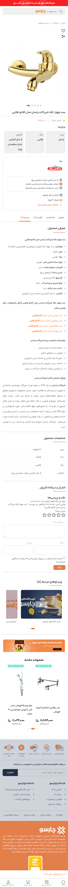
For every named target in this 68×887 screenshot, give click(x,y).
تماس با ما (57, 789)
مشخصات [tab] (50, 217)
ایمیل (29, 543)
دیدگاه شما (58, 522)
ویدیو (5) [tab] (24, 217)
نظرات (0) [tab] (37, 217)
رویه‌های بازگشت (22, 799)
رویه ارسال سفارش (21, 794)
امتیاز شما (60, 511)
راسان (38, 457)
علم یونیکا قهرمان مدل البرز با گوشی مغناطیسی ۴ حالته (25, 709)
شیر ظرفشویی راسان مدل (45, 326)
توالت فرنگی (29, 815)
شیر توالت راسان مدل (47, 331)
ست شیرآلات (43, 23)
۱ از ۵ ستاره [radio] (63, 515)
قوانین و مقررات (54, 799)
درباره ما (58, 794)
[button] (33, 628)
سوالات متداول (55, 804)
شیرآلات (55, 23)
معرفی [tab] (61, 217)
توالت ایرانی (45, 815)
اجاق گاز (59, 815)
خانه (63, 23)
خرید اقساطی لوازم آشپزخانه (17, 789)
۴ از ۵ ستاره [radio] (49, 515)
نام (62, 543)
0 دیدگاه (42, 120)
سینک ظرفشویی (11, 815)
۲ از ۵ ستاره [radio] (58, 515)
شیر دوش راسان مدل (47, 315)
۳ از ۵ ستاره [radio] (54, 515)
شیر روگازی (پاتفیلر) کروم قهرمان (53, 709)
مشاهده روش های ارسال (48, 205)
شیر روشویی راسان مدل (45, 320)
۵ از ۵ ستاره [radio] (44, 515)
